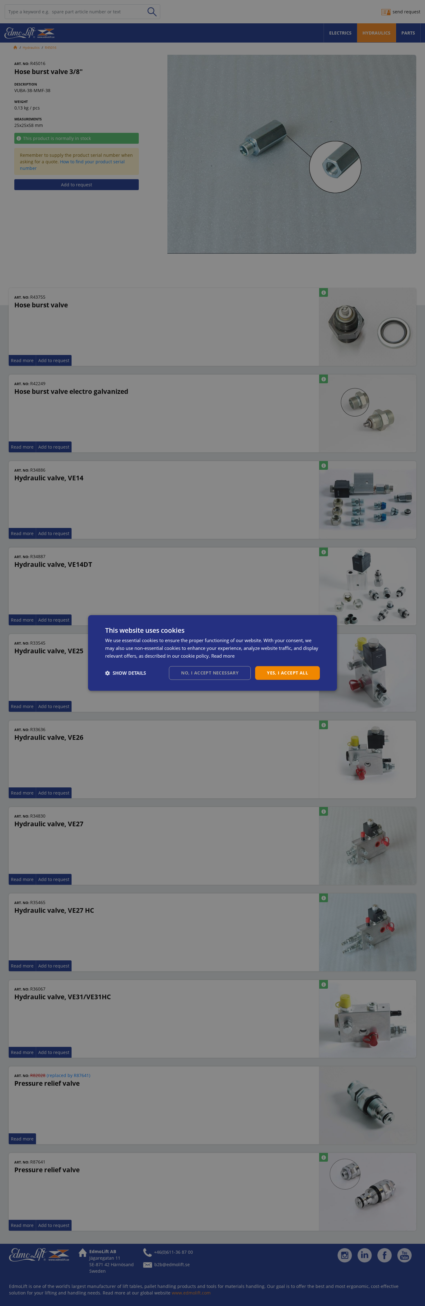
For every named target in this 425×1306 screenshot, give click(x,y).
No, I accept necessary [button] (210, 673)
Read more (223, 656)
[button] (125, 672)
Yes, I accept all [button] (287, 673)
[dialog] (212, 653)
